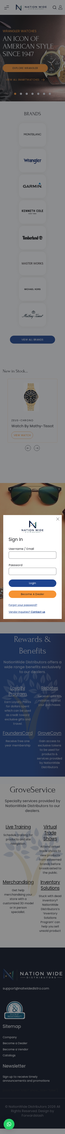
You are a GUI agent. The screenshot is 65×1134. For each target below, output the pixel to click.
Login (32, 583)
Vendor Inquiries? (27, 612)
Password (15, 565)
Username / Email (21, 549)
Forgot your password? (23, 605)
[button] (9, 1124)
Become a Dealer (32, 594)
